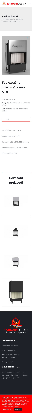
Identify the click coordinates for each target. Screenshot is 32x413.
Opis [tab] (7, 119)
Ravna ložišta (19, 19)
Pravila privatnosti (7, 362)
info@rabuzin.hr (11, 350)
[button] (27, 38)
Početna (4, 19)
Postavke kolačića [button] (7, 409)
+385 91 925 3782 (12, 345)
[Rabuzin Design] (14, 3)
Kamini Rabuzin (12, 109)
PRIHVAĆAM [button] (18, 409)
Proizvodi (11, 19)
